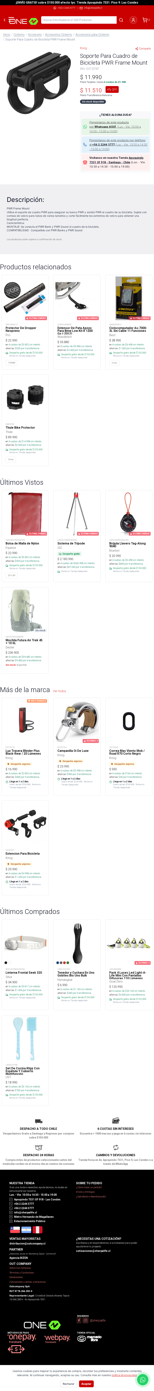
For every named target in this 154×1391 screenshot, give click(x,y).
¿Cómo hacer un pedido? (89, 1187)
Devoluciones (16, 1277)
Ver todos (59, 691)
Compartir (145, 48)
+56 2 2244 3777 (66, 7)
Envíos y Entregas (85, 1191)
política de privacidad (124, 1375)
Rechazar (68, 1383)
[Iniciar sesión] (133, 20)
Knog (83, 48)
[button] (38, 82)
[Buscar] (121, 20)
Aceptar (86, 1383)
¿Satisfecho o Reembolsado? (91, 1196)
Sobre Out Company (20, 1268)
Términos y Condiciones (21, 1272)
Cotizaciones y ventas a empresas (27, 1281)
